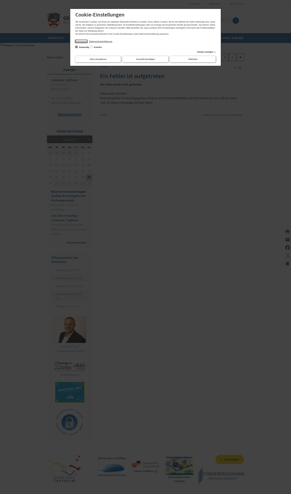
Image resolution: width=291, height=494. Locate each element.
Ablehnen (192, 59)
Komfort (97, 47)
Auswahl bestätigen (145, 59)
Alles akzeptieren (98, 59)
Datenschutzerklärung (100, 41)
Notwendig (84, 47)
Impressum (81, 41)
